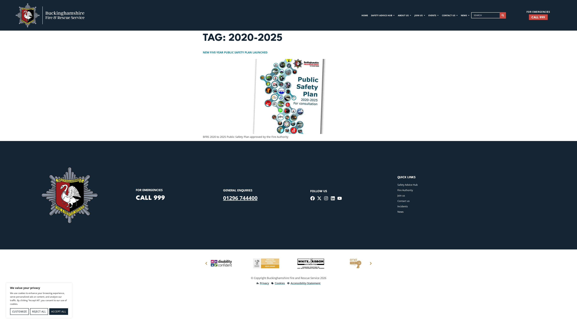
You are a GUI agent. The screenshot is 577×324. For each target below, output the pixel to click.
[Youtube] (339, 198)
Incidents (402, 206)
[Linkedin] (333, 198)
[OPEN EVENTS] (438, 15)
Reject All (39, 311)
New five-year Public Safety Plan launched (235, 52)
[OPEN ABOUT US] (410, 15)
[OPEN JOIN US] (424, 15)
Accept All (58, 311)
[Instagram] (326, 198)
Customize (19, 311)
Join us (401, 195)
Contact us (403, 201)
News (400, 211)
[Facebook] (312, 198)
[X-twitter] (319, 198)
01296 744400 (240, 197)
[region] (39, 300)
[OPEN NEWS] (469, 15)
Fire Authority (405, 190)
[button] (206, 263)
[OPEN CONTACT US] (457, 15)
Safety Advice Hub (407, 184)
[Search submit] (503, 15)
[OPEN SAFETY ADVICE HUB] (394, 15)
